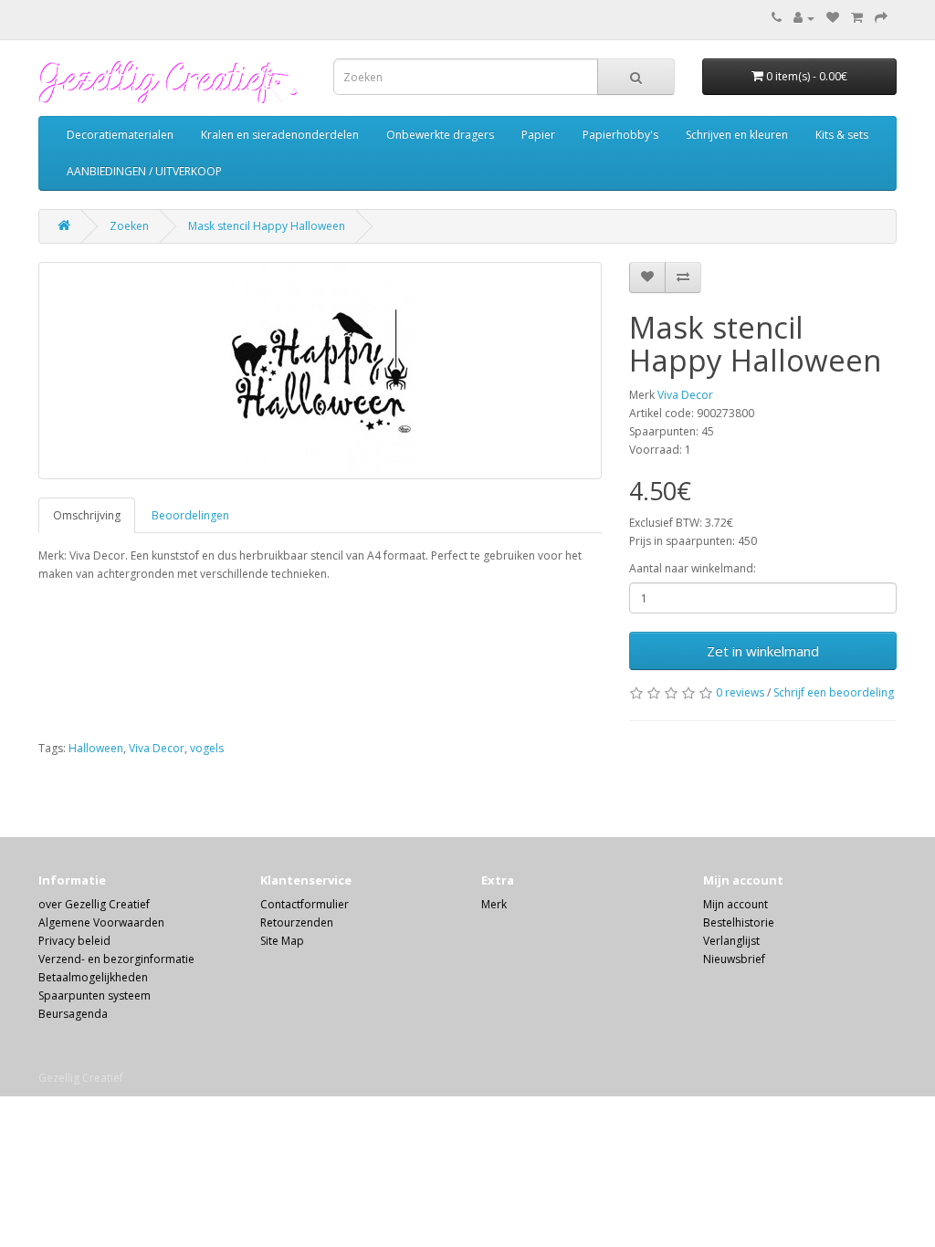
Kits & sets (841, 134)
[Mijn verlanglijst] (832, 18)
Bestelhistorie (738, 922)
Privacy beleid (74, 940)
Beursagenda (73, 1014)
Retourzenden (296, 922)
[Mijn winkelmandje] (857, 18)
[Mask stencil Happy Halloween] (320, 370)
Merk (494, 904)
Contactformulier (304, 904)
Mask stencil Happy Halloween (266, 226)
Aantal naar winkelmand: (692, 568)
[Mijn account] (803, 18)
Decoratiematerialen (120, 134)
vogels (207, 748)
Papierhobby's (620, 134)
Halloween (95, 748)
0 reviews (740, 692)
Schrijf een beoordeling (833, 692)
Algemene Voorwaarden (101, 922)
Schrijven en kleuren (737, 134)
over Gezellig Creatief (94, 904)
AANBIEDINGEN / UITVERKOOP (144, 171)
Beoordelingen (190, 515)
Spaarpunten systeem (94, 995)
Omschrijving (87, 515)
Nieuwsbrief (734, 959)
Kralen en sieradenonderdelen (280, 134)
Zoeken (129, 226)
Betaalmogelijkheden (93, 977)
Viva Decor (685, 395)
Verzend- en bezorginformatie (116, 959)
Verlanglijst (731, 940)
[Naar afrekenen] (881, 18)
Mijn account (735, 904)
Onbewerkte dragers (440, 134)
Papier (538, 134)
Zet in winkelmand (763, 651)
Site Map (282, 940)
